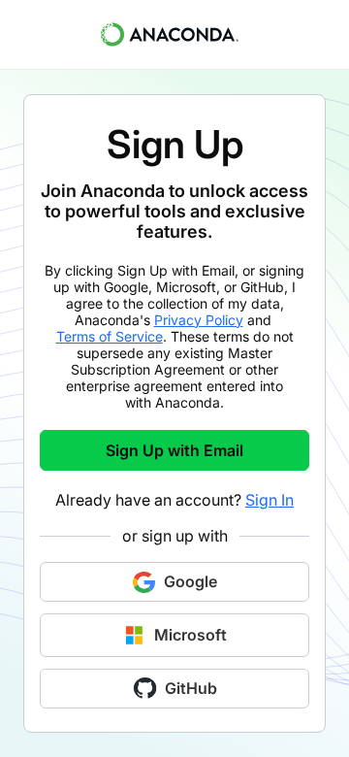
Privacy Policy (198, 320)
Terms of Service (109, 336)
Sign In (269, 500)
